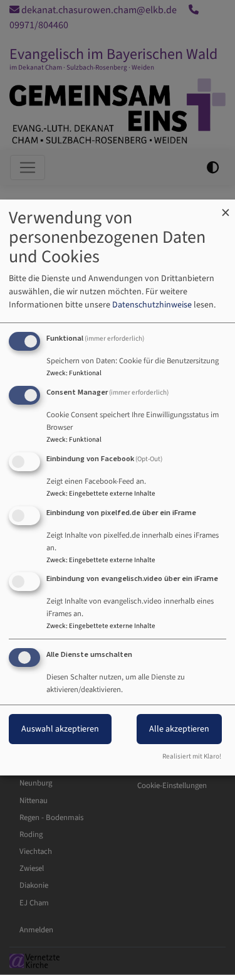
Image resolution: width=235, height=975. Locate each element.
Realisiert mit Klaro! (191, 756)
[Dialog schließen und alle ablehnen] (225, 207)
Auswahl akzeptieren (60, 729)
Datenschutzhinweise (152, 305)
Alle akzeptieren (179, 729)
